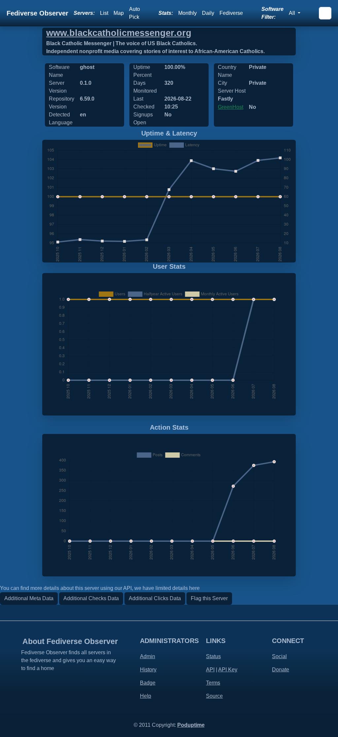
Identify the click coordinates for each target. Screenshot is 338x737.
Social (279, 656)
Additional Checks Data (91, 598)
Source (214, 696)
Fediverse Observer (37, 13)
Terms (213, 683)
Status (213, 656)
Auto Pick (134, 13)
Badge (147, 683)
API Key (227, 669)
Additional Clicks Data (155, 598)
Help (145, 696)
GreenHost (230, 107)
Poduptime (191, 725)
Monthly (187, 13)
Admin (147, 656)
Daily (208, 13)
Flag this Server (209, 598)
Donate (280, 669)
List (104, 13)
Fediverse (231, 13)
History (148, 669)
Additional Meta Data (28, 598)
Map (119, 13)
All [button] (292, 13)
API (210, 669)
